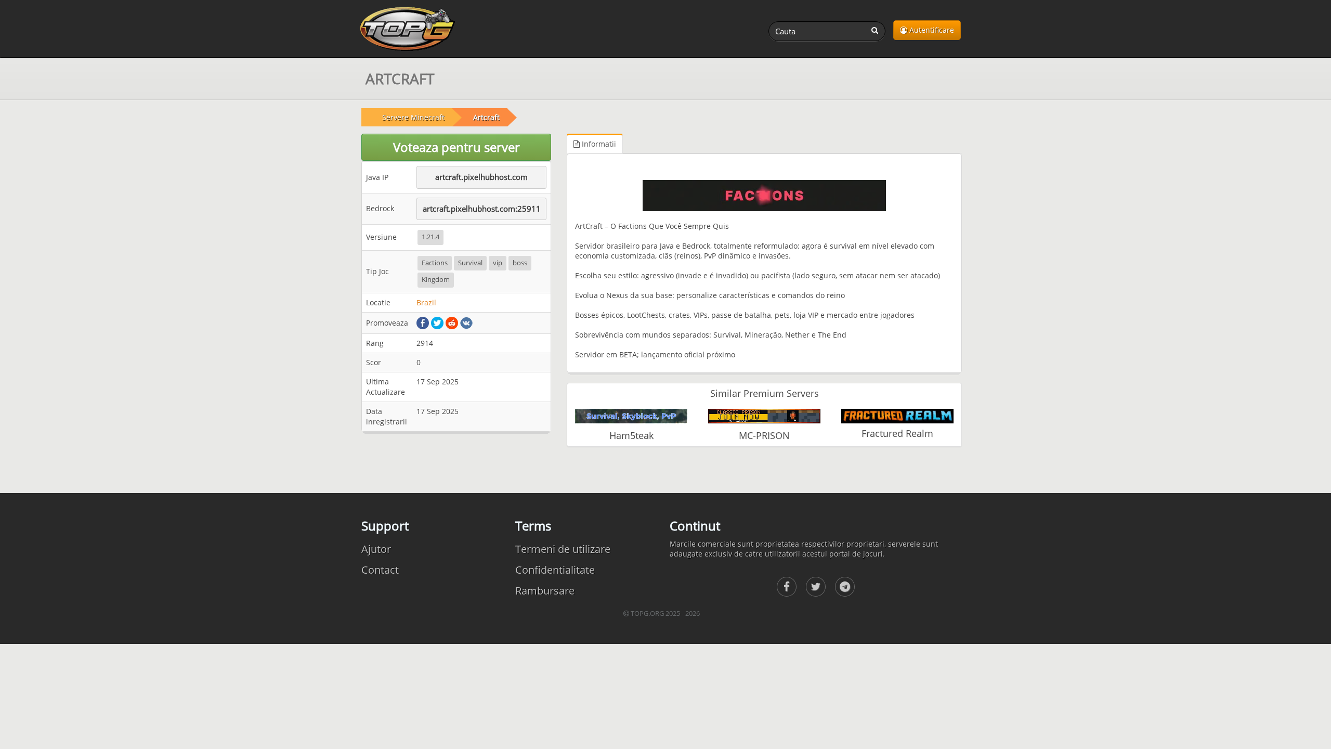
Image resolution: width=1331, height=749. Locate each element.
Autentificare (930, 30)
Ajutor (376, 549)
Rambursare (545, 591)
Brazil (426, 302)
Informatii (598, 144)
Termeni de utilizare (562, 549)
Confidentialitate (555, 570)
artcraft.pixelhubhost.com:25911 (482, 208)
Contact (380, 570)
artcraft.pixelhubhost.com (481, 177)
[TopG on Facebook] (786, 586)
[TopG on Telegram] (845, 586)
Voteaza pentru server (456, 147)
